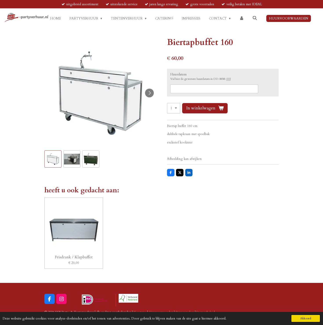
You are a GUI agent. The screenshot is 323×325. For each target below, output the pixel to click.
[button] (53, 159)
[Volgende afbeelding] (149, 93)
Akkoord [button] (305, 318)
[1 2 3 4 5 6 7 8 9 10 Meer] (173, 108)
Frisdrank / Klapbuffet (74, 257)
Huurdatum (178, 74)
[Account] (242, 18)
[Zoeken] (255, 18)
